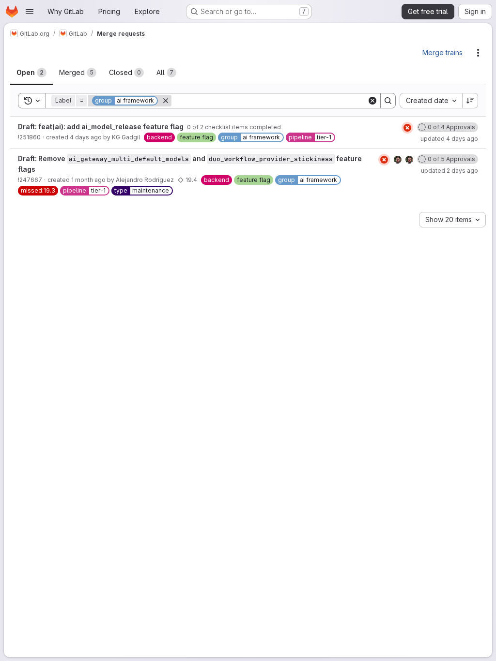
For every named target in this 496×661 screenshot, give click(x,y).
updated (449, 138)
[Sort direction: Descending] (470, 100)
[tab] (31, 72)
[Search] (388, 100)
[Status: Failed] (407, 128)
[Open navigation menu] (29, 11)
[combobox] (431, 100)
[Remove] (165, 100)
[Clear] (372, 100)
